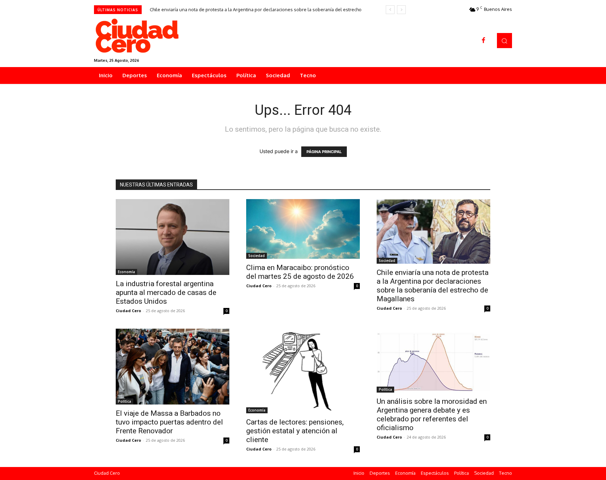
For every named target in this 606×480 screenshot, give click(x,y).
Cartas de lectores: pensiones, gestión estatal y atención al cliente (295, 431)
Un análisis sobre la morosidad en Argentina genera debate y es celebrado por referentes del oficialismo (432, 414)
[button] (504, 40)
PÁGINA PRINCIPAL (324, 151)
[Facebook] (483, 40)
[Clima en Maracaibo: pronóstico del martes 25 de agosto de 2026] (303, 229)
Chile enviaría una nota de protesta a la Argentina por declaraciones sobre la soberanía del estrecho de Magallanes (433, 285)
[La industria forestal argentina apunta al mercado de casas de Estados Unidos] (172, 237)
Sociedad (256, 255)
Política (124, 401)
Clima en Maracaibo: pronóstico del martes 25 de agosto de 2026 (300, 272)
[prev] (390, 9)
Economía (126, 271)
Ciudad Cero (128, 310)
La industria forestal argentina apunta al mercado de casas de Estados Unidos (166, 292)
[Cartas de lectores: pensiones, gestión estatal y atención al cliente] (303, 371)
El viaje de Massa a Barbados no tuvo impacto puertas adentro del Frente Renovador (169, 422)
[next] (401, 9)
